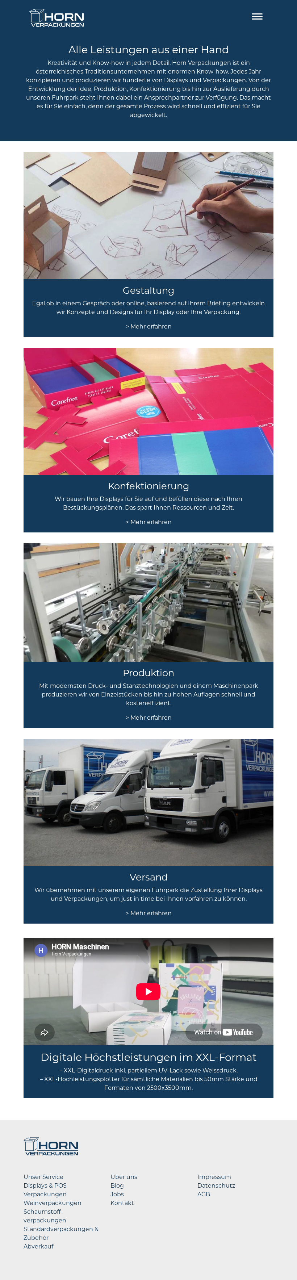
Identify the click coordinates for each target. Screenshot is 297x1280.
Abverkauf (38, 1246)
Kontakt (122, 1203)
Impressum (214, 1177)
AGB (203, 1194)
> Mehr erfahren (149, 326)
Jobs (117, 1194)
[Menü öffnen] (257, 17)
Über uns (123, 1177)
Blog (117, 1185)
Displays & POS (45, 1185)
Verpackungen (45, 1194)
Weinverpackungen (52, 1203)
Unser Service (43, 1177)
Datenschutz (216, 1185)
